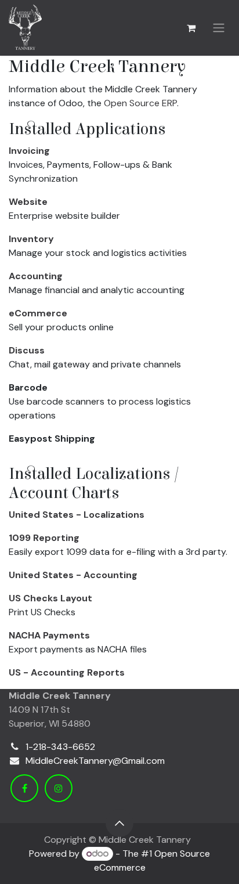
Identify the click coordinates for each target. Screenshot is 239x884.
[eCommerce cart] (190, 27)
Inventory (31, 239)
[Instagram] (59, 788)
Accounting (36, 276)
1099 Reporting (44, 538)
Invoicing (29, 151)
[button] (119, 823)
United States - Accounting (73, 575)
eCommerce (38, 313)
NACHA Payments (49, 635)
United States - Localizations (76, 514)
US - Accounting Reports (67, 672)
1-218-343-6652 (60, 747)
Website (28, 202)
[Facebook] (24, 788)
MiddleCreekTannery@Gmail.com (95, 761)
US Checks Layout (50, 598)
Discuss (27, 350)
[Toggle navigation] (218, 28)
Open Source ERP (140, 103)
